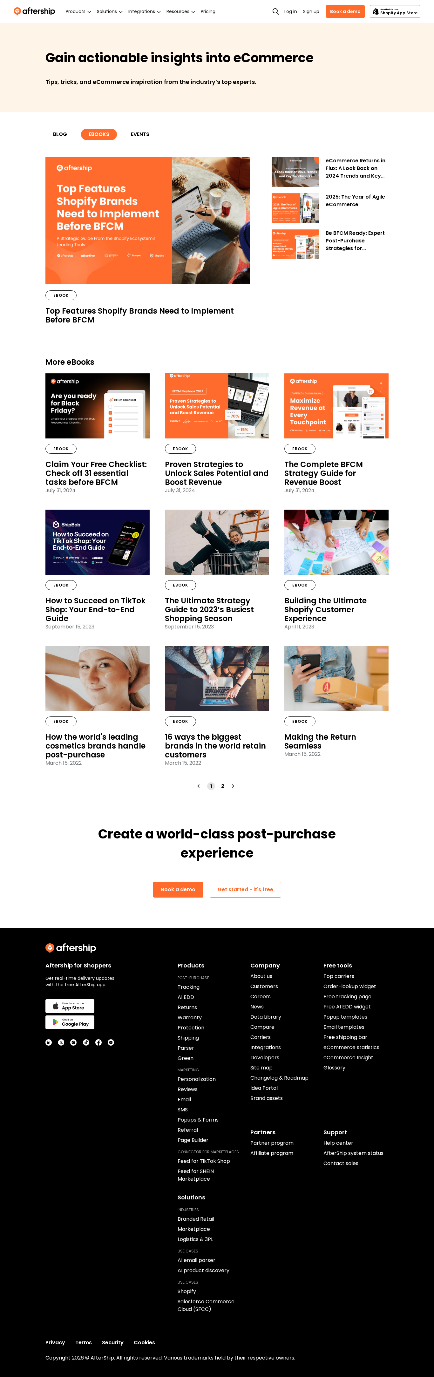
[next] (234, 786)
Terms (83, 1342)
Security (113, 1342)
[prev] (200, 786)
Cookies (144, 1342)
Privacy (55, 1342)
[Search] (276, 11)
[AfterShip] (36, 11)
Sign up (311, 11)
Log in (290, 11)
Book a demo (345, 11)
